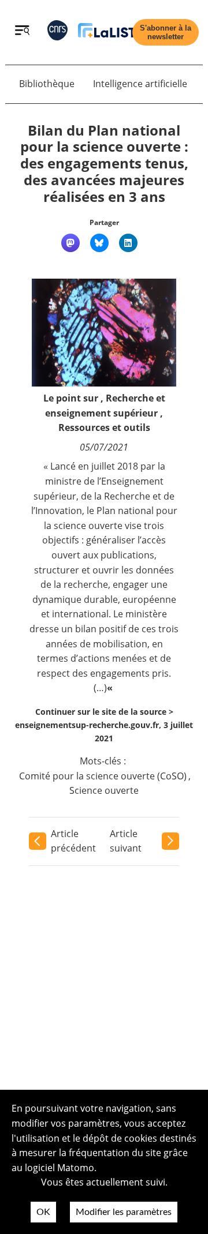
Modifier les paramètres (124, 1212)
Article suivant (126, 841)
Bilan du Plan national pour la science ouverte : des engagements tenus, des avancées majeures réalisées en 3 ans (104, 163)
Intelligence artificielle (140, 83)
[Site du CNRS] (57, 32)
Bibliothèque (47, 83)
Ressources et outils (104, 427)
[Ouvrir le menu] (22, 31)
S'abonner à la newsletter (165, 32)
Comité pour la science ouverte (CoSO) (103, 776)
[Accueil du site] (107, 32)
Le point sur (70, 398)
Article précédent (73, 841)
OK (43, 1212)
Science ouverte (104, 790)
